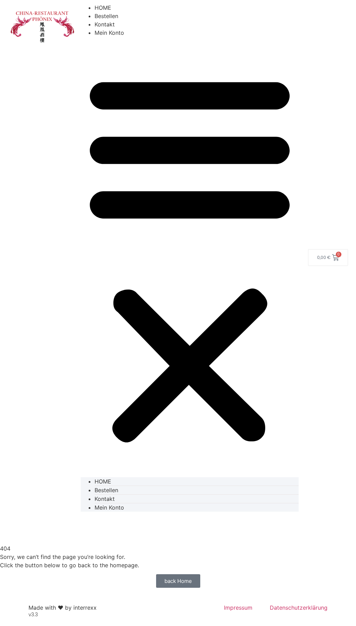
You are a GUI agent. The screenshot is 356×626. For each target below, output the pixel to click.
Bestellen (106, 16)
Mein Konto (109, 32)
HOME (103, 7)
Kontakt (105, 24)
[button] (190, 257)
